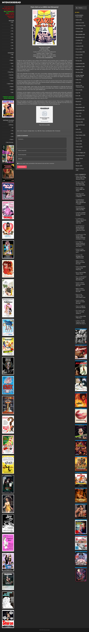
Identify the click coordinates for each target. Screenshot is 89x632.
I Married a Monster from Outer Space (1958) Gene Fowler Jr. (80, 228)
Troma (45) (78, 149)
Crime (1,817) (79, 49)
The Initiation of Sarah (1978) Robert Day (81, 268)
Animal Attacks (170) (80, 25)
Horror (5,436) (79, 89)
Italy (12, 54)
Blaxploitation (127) (80, 37)
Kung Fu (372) (79, 98)
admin (77, 260)
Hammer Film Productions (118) (80, 86)
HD (12, 127)
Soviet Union (10, 83)
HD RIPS (77, 12)
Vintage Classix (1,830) (79, 159)
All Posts (11, 124)
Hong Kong (10, 72)
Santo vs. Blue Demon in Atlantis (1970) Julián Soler (81, 221)
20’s (12, 45)
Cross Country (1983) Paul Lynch (80, 251)
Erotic (33, 130)
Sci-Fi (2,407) (79, 132)
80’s (12, 28)
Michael (77, 182)
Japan (11, 69)
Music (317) (78, 104)
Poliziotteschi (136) (80, 119)
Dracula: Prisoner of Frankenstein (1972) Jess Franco (80, 245)
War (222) (78, 162)
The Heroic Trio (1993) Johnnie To (80, 312)
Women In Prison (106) (80, 169)
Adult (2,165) (79, 19)
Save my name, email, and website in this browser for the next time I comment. (36, 163)
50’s (12, 36)
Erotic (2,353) (79, 57)
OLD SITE (11, 122)
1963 (38, 130)
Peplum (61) (78, 113)
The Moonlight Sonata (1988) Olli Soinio (80, 256)
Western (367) (79, 165)
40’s (12, 39)
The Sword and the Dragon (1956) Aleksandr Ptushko (81, 178)
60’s (12, 33)
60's (41, 130)
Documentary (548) (80, 51)
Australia (11, 75)
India (12, 92)
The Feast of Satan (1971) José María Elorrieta (81, 278)
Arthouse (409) (79, 31)
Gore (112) (78, 82)
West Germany (9, 142)
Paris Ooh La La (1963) (44, 124)
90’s (12, 25)
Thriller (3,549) (79, 146)
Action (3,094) (79, 16)
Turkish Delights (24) (80, 152)
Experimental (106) (80, 63)
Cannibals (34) (79, 40)
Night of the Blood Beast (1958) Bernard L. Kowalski (81, 202)
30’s (12, 42)
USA (53, 130)
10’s (12, 48)
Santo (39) (78, 129)
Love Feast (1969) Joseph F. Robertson (80, 195)
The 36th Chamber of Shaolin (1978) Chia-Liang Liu (81, 322)
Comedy (29, 130)
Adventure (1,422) (80, 22)
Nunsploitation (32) (80, 110)
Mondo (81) (78, 101)
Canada (11, 77)
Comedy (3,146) (79, 46)
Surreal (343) (79, 143)
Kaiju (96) (78, 92)
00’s (12, 22)
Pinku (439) (78, 116)
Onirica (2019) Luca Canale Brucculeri (80, 262)
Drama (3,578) (79, 54)
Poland (11, 86)
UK (12, 66)
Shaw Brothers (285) (80, 135)
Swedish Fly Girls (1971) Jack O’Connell (80, 214)
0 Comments (57, 130)
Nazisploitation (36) (80, 107)
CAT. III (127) (79, 43)
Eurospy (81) (79, 60)
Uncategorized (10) (80, 155)
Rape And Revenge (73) (80, 125)
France (43, 130)
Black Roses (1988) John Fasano (80, 189)
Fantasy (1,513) (79, 69)
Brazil (12, 80)
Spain (12, 63)
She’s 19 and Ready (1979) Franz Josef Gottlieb (80, 183)
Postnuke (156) (79, 122)
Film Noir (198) (79, 72)
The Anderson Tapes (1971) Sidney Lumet (80, 296)
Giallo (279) (78, 79)
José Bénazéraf (48, 130)
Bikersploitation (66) (80, 34)
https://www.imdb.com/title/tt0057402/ (44, 57)
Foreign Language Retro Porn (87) (80, 76)
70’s (12, 31)
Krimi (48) (78, 95)
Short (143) (78, 138)
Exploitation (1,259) (80, 66)
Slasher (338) (79, 141)
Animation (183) (79, 28)
